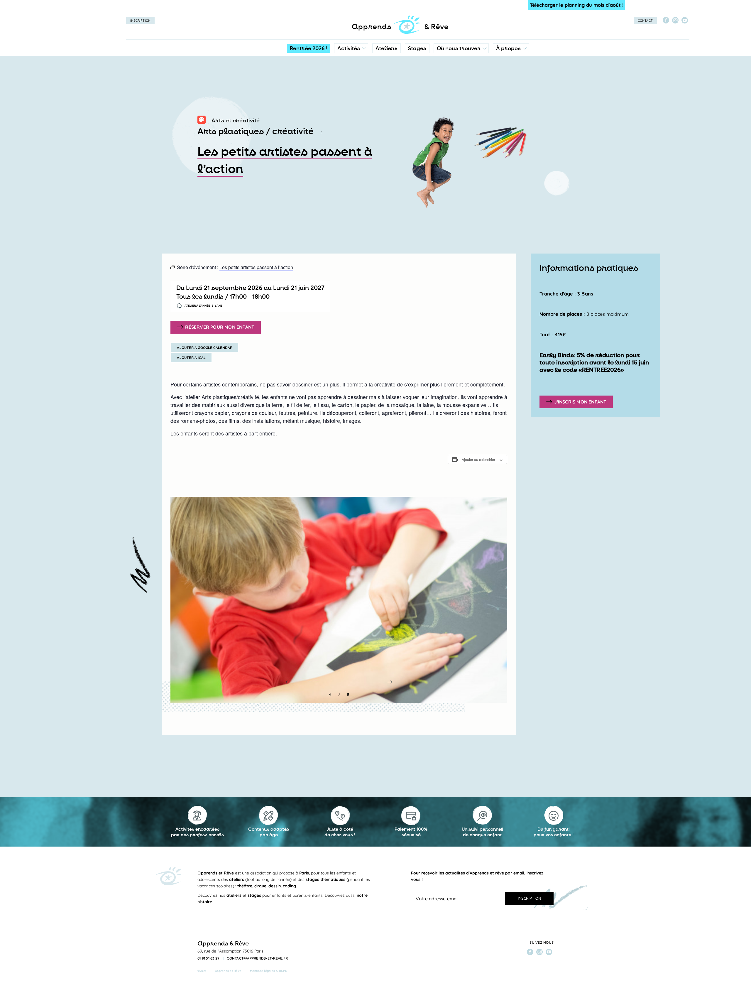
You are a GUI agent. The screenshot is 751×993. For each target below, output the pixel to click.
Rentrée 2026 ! (308, 48)
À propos (508, 48)
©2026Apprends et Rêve (219, 971)
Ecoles (461, 74)
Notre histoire (511, 74)
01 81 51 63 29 (208, 958)
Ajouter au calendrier (478, 459)
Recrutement (510, 98)
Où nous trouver (459, 48)
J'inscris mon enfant (580, 402)
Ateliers (387, 48)
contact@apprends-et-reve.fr (257, 958)
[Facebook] (666, 20)
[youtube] (684, 20)
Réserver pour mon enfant (219, 327)
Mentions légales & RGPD (268, 971)
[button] (389, 682)
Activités (348, 48)
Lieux (460, 86)
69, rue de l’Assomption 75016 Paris (230, 951)
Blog (502, 86)
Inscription (140, 20)
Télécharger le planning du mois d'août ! (576, 5)
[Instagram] (675, 20)
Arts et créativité (236, 120)
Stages (417, 48)
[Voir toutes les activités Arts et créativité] (201, 121)
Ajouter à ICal (191, 357)
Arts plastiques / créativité (255, 131)
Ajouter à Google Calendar (204, 347)
